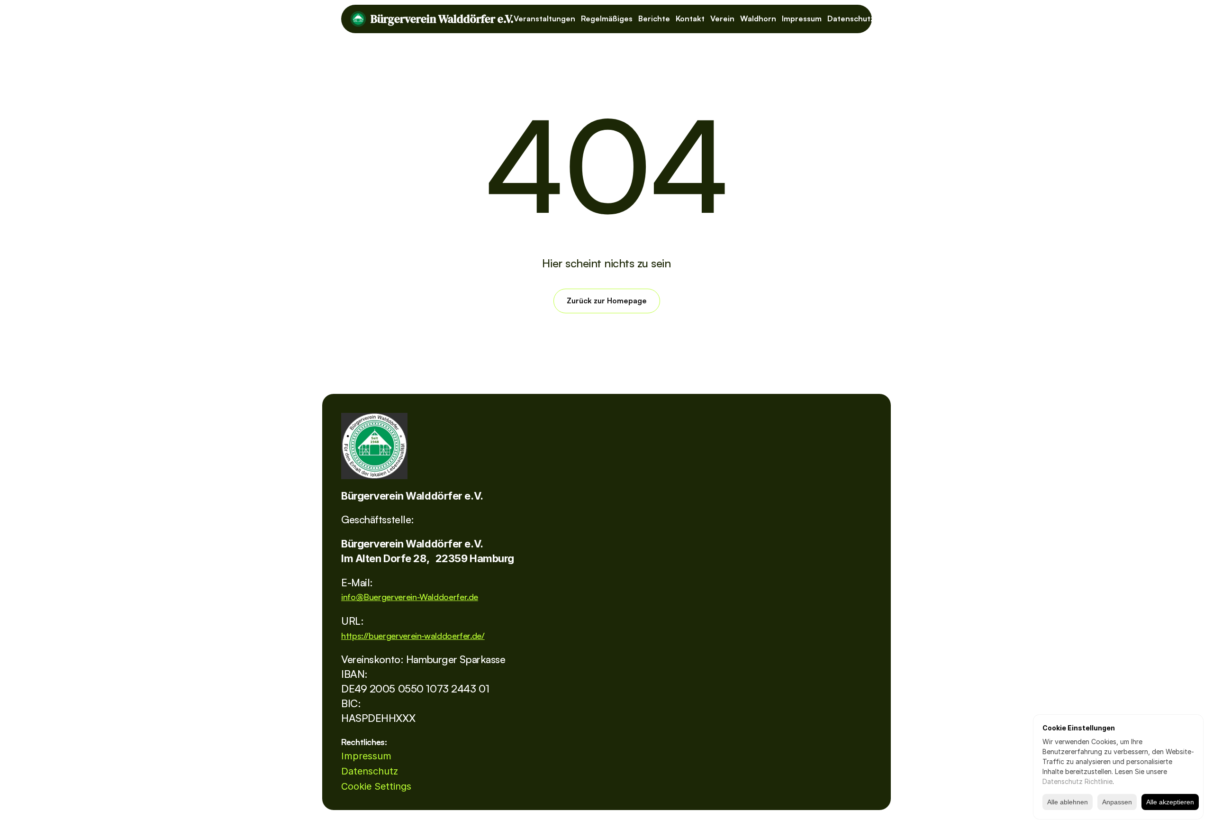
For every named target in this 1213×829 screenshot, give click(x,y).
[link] (374, 446)
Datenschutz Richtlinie (1077, 781)
